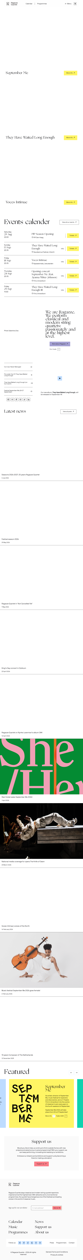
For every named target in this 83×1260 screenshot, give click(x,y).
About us (42, 1232)
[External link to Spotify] (20, 399)
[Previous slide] (71, 1072)
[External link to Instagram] (8, 399)
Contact (71, 1243)
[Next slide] (76, 1072)
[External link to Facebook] (16, 399)
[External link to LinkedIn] (28, 399)
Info (62, 249)
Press (52, 1243)
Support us (43, 1227)
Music (13, 1227)
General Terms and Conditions (57, 1252)
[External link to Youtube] (12, 399)
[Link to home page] (14, 1184)
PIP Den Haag (38, 237)
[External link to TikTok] (24, 399)
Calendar (29, 4)
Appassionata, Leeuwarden (43, 263)
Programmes (42, 4)
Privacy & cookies (56, 1255)
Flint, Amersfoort (39, 281)
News (39, 1222)
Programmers (61, 1243)
